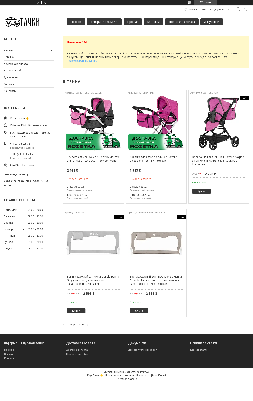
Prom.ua (145, 371)
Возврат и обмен (15, 70)
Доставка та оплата (182, 22)
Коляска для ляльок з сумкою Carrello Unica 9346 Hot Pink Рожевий (153, 158)
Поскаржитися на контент (119, 375)
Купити (201, 191)
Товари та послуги (103, 22)
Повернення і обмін (77, 354)
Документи (211, 22)
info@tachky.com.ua (22, 165)
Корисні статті (198, 349)
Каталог (9, 50)
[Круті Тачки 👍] (22, 22)
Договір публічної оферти (143, 349)
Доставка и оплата (16, 64)
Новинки (9, 57)
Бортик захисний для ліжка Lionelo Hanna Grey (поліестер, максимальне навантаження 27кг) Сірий (93, 280)
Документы (11, 77)
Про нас (132, 22)
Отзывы (9, 84)
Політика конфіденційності (151, 375)
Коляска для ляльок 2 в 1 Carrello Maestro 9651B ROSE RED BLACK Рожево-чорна (93, 158)
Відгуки (8, 354)
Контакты (10, 91)
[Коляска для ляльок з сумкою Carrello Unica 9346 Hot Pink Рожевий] (156, 123)
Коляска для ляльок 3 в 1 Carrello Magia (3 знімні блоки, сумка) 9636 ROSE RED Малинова (218, 160)
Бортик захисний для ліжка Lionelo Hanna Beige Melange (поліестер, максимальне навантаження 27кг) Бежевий (156, 280)
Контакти (153, 22)
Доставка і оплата (77, 349)
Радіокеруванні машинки (82, 60)
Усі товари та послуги (77, 324)
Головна (76, 22)
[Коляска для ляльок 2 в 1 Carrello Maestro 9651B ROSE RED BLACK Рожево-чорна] (93, 123)
